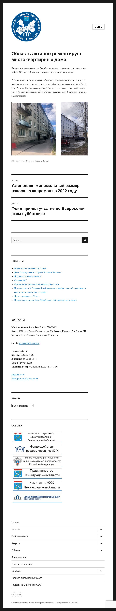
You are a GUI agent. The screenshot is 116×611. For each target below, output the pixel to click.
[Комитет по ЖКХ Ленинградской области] (37, 486)
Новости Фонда (41, 161)
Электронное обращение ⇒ (24, 378)
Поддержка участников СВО (26, 584)
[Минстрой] (37, 461)
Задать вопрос (19, 557)
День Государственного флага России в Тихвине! (38, 272)
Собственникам (19, 536)
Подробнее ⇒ (17, 374)
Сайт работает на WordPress (67, 602)
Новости (15, 529)
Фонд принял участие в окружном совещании (36, 284)
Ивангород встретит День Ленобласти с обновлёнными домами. (45, 299)
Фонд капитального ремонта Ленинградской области (32, 602)
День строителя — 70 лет (26, 295)
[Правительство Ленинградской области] (37, 473)
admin (18, 161)
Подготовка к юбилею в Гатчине (30, 268)
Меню (98, 26)
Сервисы (16, 570)
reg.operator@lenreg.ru (29, 342)
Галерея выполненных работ (26, 577)
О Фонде (16, 550)
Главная (15, 522)
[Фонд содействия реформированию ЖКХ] (37, 449)
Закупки (15, 543)
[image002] (37, 498)
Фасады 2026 (20, 280)
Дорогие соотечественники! (27, 276)
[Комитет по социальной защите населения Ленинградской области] (37, 437)
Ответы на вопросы (21, 564)
